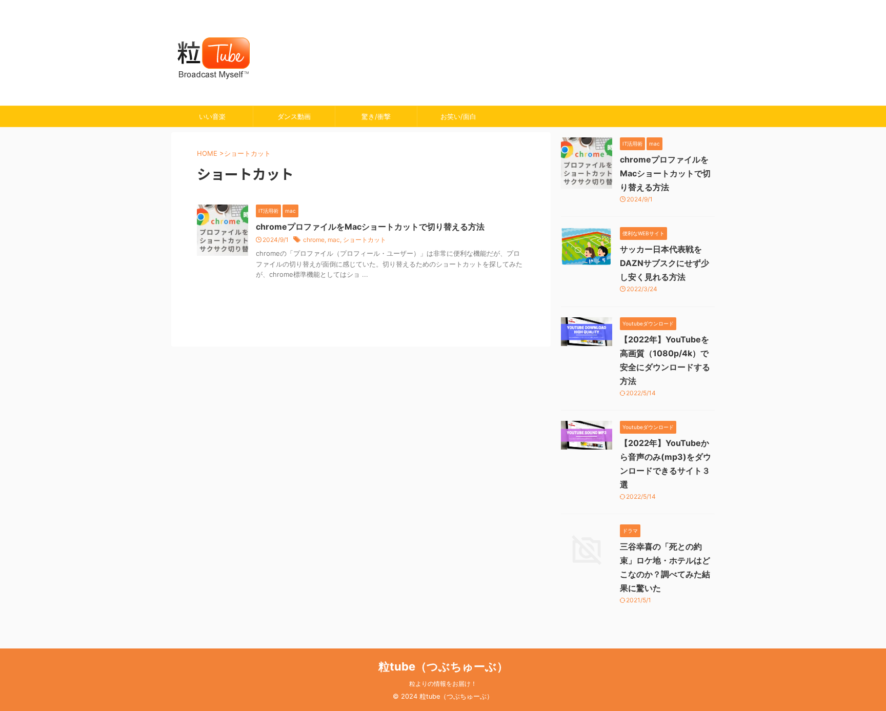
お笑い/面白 (458, 116)
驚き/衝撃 (376, 116)
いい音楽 (212, 116)
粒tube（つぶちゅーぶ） (443, 666)
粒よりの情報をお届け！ (443, 683)
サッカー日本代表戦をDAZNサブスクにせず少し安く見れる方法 (664, 263)
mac (334, 239)
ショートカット (364, 239)
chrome (314, 239)
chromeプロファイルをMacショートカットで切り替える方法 (370, 226)
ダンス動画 (294, 116)
